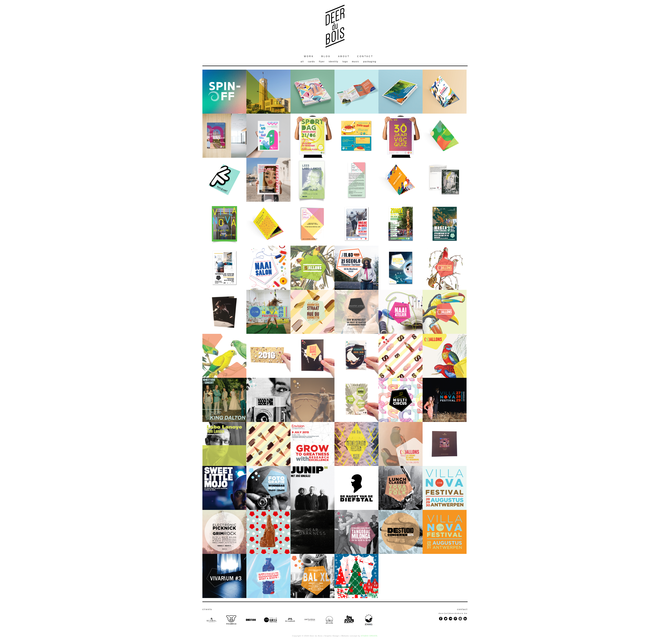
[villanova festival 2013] (445, 552)
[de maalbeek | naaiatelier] (268, 288)
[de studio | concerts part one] (224, 508)
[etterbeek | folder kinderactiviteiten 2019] (445, 156)
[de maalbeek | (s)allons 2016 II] (445, 288)
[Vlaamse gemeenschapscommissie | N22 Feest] (268, 156)
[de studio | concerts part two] (312, 508)
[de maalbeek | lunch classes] (400, 508)
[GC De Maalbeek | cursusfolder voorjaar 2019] (400, 112)
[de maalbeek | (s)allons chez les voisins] (445, 376)
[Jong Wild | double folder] (445, 200)
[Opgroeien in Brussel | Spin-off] (224, 112)
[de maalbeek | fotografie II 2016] (356, 376)
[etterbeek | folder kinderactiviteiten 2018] (400, 200)
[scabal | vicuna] (445, 464)
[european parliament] (268, 597)
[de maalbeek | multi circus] (400, 421)
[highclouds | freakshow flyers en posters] (268, 200)
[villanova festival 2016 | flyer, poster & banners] (268, 332)
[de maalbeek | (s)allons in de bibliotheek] (224, 376)
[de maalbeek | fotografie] (268, 421)
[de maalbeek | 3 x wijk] (268, 464)
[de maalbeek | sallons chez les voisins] (400, 464)
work (309, 56)
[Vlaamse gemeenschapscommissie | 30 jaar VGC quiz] (400, 156)
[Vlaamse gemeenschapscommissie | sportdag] (312, 156)
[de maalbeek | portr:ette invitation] (356, 332)
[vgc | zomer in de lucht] (400, 244)
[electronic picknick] (224, 552)
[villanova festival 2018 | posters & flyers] (224, 244)
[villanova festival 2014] (445, 508)
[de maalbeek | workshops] (268, 508)
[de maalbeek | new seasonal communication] (356, 244)
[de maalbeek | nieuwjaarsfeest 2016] (268, 376)
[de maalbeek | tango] (356, 552)
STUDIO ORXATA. (369, 636)
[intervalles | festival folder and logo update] (356, 200)
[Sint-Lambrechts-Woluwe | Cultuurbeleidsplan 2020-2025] (268, 112)
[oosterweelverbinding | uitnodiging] (224, 200)
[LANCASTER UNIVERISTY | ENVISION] (312, 464)
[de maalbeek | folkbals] (312, 597)
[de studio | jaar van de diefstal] (356, 508)
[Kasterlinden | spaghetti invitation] (356, 156)
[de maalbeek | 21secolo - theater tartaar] (356, 288)
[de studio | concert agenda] (400, 552)
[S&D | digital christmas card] (356, 597)
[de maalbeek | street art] (445, 244)
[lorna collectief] (224, 597)
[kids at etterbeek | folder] (268, 244)
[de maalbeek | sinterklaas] (268, 552)
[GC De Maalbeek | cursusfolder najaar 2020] (356, 112)
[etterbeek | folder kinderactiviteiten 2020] (445, 112)
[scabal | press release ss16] (224, 332)
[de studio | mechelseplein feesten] (356, 464)
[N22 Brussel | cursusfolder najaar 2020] (312, 112)
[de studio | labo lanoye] (312, 200)
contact (365, 56)
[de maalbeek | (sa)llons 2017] (312, 288)
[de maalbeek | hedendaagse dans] (312, 421)
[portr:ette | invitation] (224, 288)
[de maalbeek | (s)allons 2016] (445, 332)
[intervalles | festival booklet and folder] (312, 244)
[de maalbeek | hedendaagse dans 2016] (312, 376)
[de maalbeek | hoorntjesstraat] (312, 332)
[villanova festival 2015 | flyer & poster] (445, 421)
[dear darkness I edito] (312, 552)
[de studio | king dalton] (224, 421)
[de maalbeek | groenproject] (356, 421)
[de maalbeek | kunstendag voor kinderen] (400, 288)
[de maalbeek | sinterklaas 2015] (400, 376)
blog (326, 56)
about (344, 56)
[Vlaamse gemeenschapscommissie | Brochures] (224, 156)
